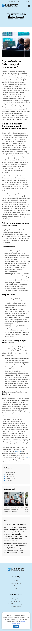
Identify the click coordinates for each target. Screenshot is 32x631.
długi (5, 529)
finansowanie (8, 532)
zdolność (17, 552)
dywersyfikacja (21, 527)
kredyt (18, 536)
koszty (14, 536)
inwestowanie (15, 534)
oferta (20, 538)
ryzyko (10, 547)
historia (20, 532)
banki (12, 524)
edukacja (11, 529)
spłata (14, 548)
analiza (8, 524)
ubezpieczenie (14, 550)
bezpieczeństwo (19, 524)
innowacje (7, 534)
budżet (7, 527)
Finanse (8, 476)
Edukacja (9, 474)
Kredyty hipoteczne (16, 601)
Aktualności (9, 472)
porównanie (24, 543)
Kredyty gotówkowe (16, 599)
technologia (7, 550)
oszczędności (22, 541)
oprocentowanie (10, 541)
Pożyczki (8, 480)
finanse (23, 529)
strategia (19, 548)
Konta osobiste (16, 606)
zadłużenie (7, 552)
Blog (16, 588)
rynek (5, 548)
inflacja (24, 532)
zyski (21, 552)
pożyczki (12, 545)
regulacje (19, 545)
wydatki (21, 550)
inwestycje (8, 536)
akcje (5, 524)
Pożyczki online (16, 583)
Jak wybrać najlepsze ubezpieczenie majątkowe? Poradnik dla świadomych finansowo (14, 509)
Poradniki (9, 478)
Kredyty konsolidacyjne (16, 604)
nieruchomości (14, 538)
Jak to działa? (16, 581)
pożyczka (6, 545)
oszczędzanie (9, 543)
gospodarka (15, 532)
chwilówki (13, 527)
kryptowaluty (7, 538)
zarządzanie (12, 552)
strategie (25, 548)
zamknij (16, 626)
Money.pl (18, 451)
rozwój (24, 545)
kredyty (24, 536)
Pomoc (16, 586)
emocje (16, 529)
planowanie (17, 543)
